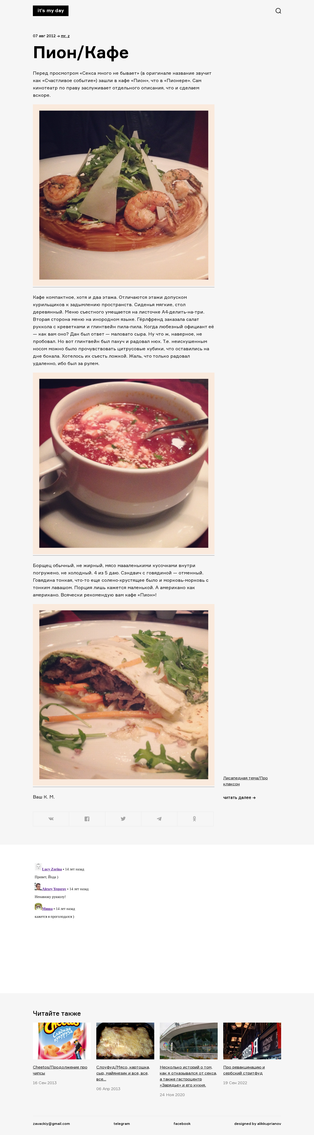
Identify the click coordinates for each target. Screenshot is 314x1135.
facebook (182, 1123)
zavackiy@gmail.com (51, 1123)
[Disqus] (123, 918)
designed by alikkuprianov (257, 1123)
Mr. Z (65, 35)
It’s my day (50, 10)
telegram (122, 1123)
